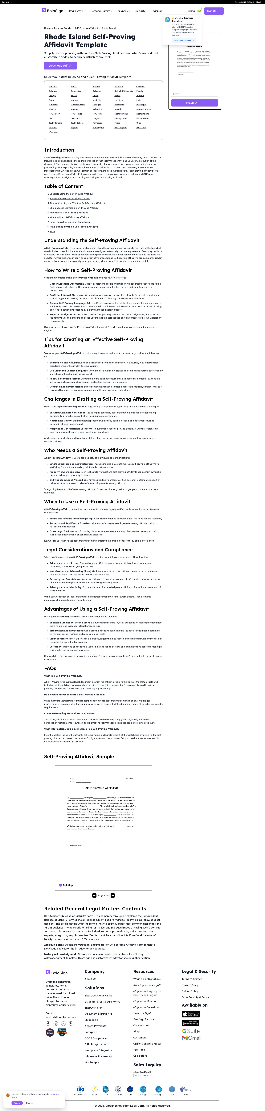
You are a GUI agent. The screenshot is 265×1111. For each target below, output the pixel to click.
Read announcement (182, 40)
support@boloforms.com (61, 1017)
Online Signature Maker (147, 1043)
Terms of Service (192, 979)
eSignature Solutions (145, 1001)
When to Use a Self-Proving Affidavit (69, 217)
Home (47, 28)
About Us (90, 979)
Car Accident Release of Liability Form (68, 916)
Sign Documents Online (98, 995)
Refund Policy (190, 991)
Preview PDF (194, 103)
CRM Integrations (95, 1044)
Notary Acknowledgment (60, 954)
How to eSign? (142, 1013)
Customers (139, 1037)
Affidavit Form (53, 944)
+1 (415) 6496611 (142, 1072)
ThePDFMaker (93, 1007)
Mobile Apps (92, 1062)
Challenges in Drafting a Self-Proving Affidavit (74, 208)
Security (140, 11)
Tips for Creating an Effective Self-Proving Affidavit (77, 203)
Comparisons (141, 1025)
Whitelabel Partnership (98, 1056)
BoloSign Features (144, 1019)
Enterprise (91, 1032)
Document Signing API (98, 1013)
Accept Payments (95, 1026)
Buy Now (5, 2)
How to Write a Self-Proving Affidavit (70, 198)
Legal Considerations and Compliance (70, 222)
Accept (17, 1103)
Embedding (91, 1019)
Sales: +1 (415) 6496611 (244, 2)
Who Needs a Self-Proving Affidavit (69, 212)
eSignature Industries (146, 1007)
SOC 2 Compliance (96, 1038)
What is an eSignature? (147, 979)
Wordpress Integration (98, 1050)
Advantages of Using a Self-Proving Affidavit (74, 226)
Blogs (136, 1031)
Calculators (140, 1055)
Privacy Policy (190, 985)
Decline (30, 1103)
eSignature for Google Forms (102, 1001)
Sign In (259, 2)
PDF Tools (139, 1049)
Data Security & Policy (195, 997)
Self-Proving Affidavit (86, 28)
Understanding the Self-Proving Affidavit (71, 193)
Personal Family (62, 28)
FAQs (52, 231)
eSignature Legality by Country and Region (147, 993)
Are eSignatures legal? (147, 985)
